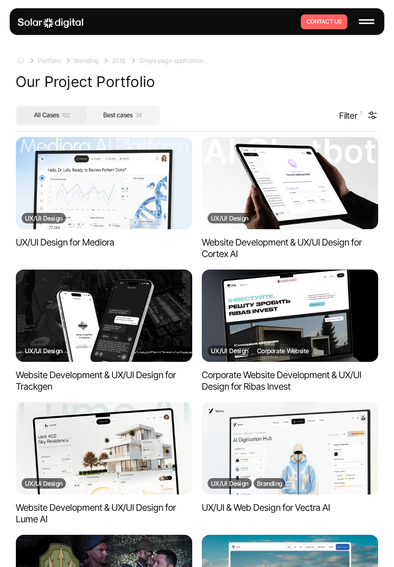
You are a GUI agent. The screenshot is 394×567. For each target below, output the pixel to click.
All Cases (52, 115)
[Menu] (366, 21)
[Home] (50, 23)
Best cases (122, 115)
